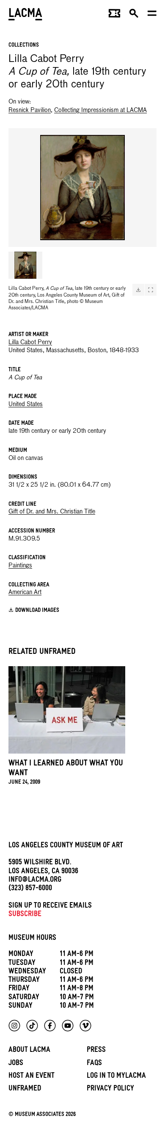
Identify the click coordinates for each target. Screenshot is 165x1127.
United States (25, 404)
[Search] (134, 15)
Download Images (37, 611)
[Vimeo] (85, 1026)
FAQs (94, 1064)
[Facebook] (50, 1026)
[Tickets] (114, 15)
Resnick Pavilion (29, 110)
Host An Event (31, 1077)
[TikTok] (32, 1026)
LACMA (25, 15)
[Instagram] (14, 1026)
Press (96, 1051)
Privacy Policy (110, 1089)
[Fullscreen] (151, 290)
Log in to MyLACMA (116, 1077)
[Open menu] (152, 15)
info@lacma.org (34, 881)
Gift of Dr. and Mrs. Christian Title (51, 512)
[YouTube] (68, 1026)
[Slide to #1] (25, 265)
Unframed (24, 1089)
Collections (23, 45)
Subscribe (24, 915)
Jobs (15, 1064)
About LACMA (29, 1051)
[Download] (138, 290)
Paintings (20, 566)
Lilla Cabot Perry (30, 342)
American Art (24, 592)
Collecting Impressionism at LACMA (100, 110)
